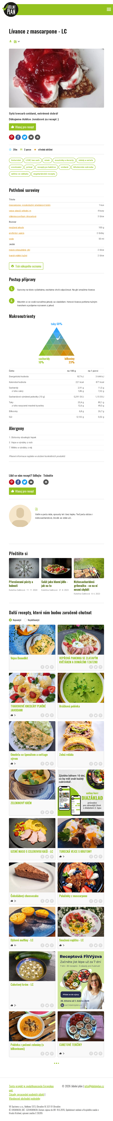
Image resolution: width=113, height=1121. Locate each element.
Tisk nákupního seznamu (26, 266)
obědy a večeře (86, 160)
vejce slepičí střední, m (20, 210)
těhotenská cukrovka (83, 167)
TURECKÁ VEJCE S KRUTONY (75, 851)
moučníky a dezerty (64, 160)
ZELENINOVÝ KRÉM (21, 803)
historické (16, 160)
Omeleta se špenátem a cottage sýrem (29, 756)
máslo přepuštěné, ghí (19, 250)
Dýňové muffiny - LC (22, 940)
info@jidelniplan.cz (94, 1086)
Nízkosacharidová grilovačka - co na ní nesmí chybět (85, 585)
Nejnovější (17, 620)
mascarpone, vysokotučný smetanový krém (29, 205)
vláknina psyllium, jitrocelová (22, 216)
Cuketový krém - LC (22, 984)
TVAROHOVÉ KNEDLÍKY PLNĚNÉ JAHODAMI (28, 708)
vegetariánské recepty (44, 174)
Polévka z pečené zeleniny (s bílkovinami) (27, 1046)
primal (29, 167)
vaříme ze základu (19, 174)
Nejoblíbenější (33, 620)
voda (11, 239)
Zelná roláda (66, 754)
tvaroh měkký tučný (18, 255)
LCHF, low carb (33, 160)
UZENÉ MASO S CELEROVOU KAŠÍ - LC (32, 851)
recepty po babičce (46, 167)
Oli (15, 41)
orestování (16, 167)
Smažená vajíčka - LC (71, 940)
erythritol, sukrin (16, 233)
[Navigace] (109, 9)
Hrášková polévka (69, 706)
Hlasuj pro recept (22, 127)
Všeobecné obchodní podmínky (24, 1098)
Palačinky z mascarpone (73, 896)
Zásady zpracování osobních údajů (26, 1094)
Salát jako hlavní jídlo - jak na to (54, 583)
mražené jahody (16, 227)
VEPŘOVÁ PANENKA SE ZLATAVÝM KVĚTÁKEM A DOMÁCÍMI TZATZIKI (78, 660)
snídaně (64, 167)
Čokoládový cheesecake (24, 896)
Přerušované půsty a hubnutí (21, 583)
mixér (47, 160)
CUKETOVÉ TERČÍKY (70, 1044)
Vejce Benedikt (19, 658)
